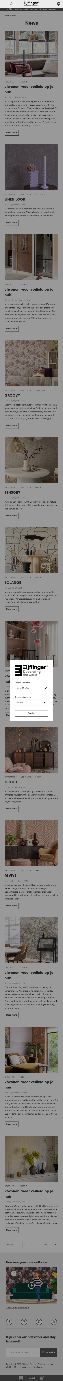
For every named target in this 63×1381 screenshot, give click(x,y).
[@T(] (5, 4)
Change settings (10, 1377)
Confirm (31, 713)
